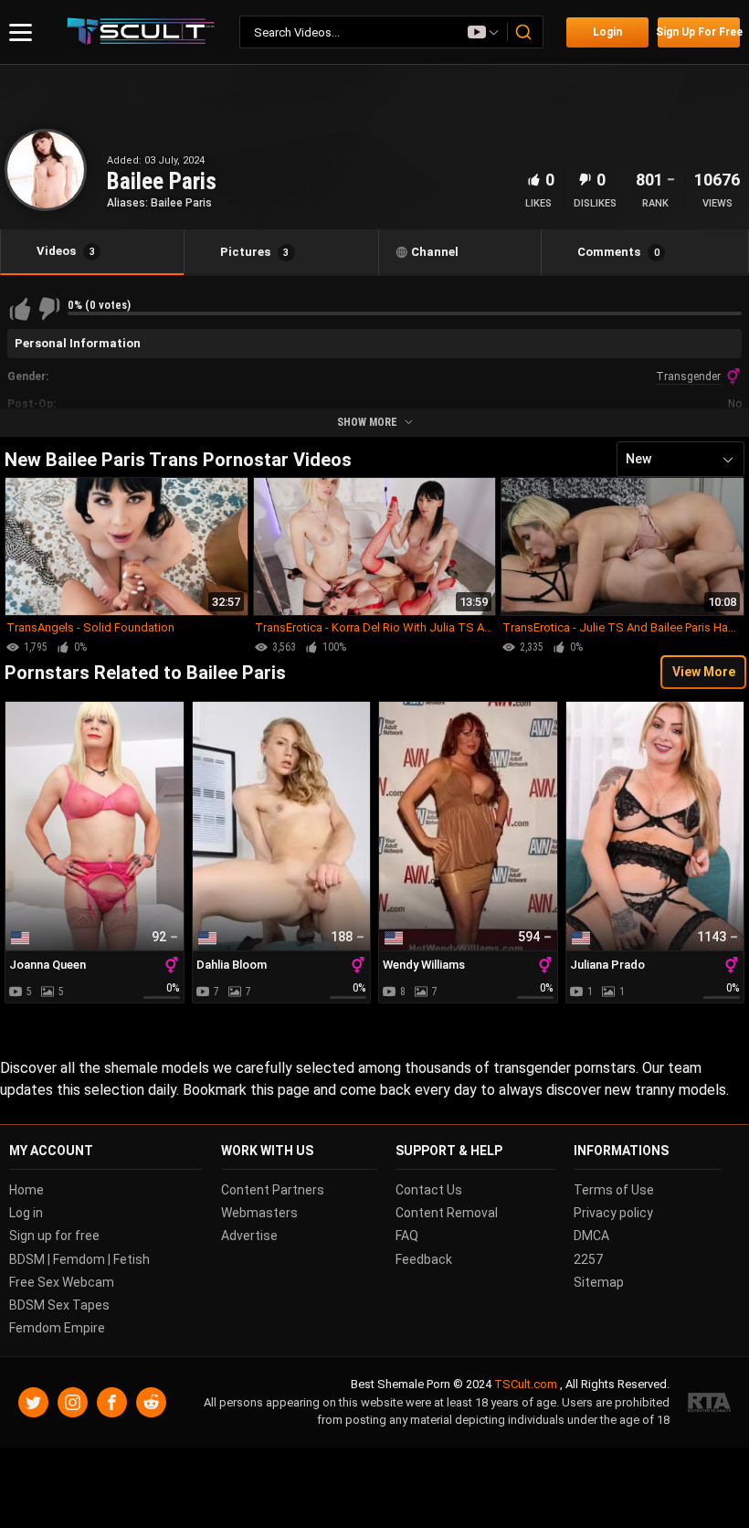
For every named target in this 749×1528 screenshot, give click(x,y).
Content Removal (447, 1212)
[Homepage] (141, 32)
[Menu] (20, 32)
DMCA (591, 1236)
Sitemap (599, 1282)
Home (26, 1190)
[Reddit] (151, 1402)
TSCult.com (525, 1385)
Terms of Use (614, 1190)
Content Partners (272, 1190)
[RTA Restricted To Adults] (710, 1403)
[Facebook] (112, 1402)
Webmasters (259, 1212)
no (735, 404)
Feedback (424, 1259)
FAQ (407, 1236)
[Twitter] (33, 1402)
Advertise (249, 1236)
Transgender (688, 376)
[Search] (524, 32)
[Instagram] (73, 1402)
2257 (588, 1259)
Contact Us (429, 1190)
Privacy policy (613, 1212)
